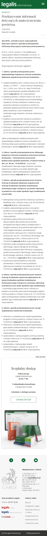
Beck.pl (27, 502)
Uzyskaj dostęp (23, 399)
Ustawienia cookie (32, 523)
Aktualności (6, 12)
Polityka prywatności (33, 533)
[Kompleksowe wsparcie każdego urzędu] (16, 4)
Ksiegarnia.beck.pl (31, 516)
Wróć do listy (40, 356)
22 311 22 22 (13, 502)
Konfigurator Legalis (32, 506)
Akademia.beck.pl (31, 519)
